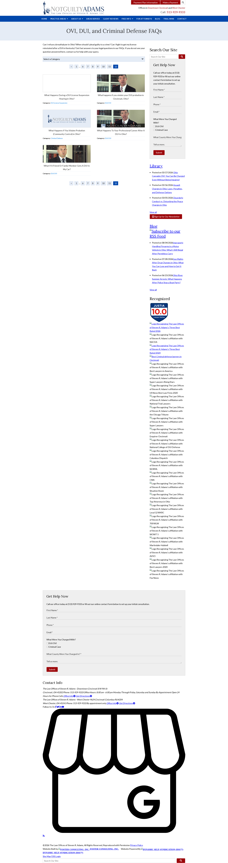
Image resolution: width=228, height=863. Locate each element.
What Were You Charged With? (61, 639)
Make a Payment (170, 2)
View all (153, 212)
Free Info (126, 19)
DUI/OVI (108, 103)
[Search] (182, 2)
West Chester (178, 8)
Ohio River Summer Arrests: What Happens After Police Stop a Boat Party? (167, 279)
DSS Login (56, 856)
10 (103, 66)
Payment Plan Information (145, 2)
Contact (182, 19)
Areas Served (93, 19)
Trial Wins (168, 19)
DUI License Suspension (59, 103)
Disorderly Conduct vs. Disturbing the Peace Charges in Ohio (167, 201)
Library (156, 166)
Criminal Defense (57, 138)
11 (109, 66)
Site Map (47, 856)
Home (44, 19)
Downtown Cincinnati (158, 8)
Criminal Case (161, 130)
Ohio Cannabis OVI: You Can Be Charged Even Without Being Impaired (168, 176)
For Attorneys (144, 19)
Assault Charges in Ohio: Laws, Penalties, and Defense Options (167, 189)
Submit (159, 152)
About (76, 19)
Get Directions (83, 696)
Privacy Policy (136, 845)
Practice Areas (58, 19)
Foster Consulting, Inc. (104, 849)
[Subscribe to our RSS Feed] (167, 236)
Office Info (68, 696)
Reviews (110, 19)
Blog (157, 19)
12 (115, 66)
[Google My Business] (114, 832)
